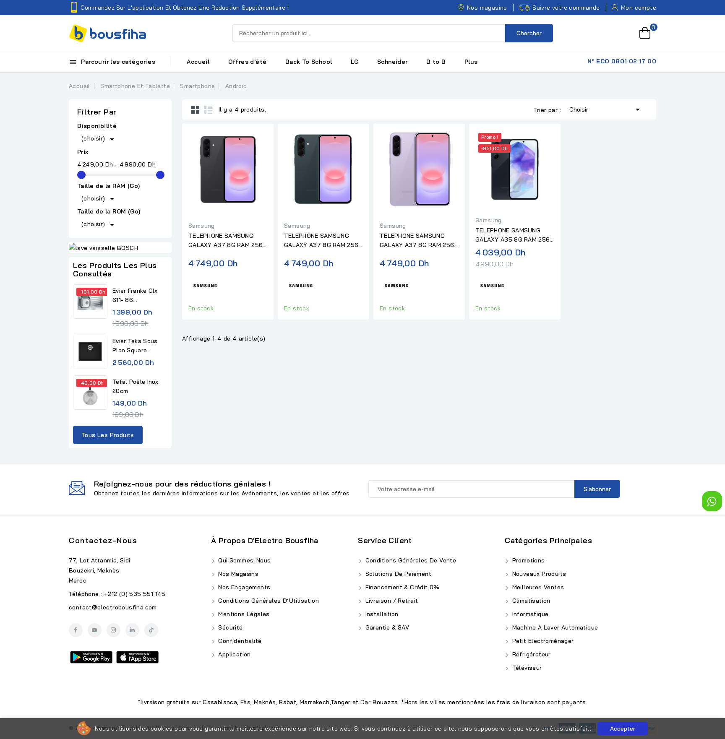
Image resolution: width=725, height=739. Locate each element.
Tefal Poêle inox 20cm (135, 386)
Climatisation (530, 600)
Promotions (527, 560)
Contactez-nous (103, 540)
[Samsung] (205, 284)
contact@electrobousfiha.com (113, 607)
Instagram (113, 630)
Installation (380, 614)
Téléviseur (526, 667)
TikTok (151, 630)
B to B (436, 61)
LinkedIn (132, 630)
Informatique (529, 614)
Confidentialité (238, 641)
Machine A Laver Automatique (554, 627)
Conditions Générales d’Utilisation (267, 600)
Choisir (606, 109)
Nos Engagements (243, 587)
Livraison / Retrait (390, 600)
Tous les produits (107, 435)
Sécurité (229, 627)
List (208, 109)
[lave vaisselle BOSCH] (120, 247)
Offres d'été (247, 61)
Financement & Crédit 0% (401, 587)
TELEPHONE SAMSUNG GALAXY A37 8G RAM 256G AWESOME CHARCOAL (227, 241)
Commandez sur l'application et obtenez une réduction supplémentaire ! (185, 7)
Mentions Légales (243, 614)
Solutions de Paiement (397, 574)
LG (355, 61)
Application (233, 654)
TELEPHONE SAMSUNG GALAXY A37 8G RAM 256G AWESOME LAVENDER (419, 241)
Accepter (622, 728)
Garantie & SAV (386, 627)
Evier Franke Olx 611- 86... (135, 295)
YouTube (95, 630)
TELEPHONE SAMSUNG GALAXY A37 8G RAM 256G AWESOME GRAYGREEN (323, 241)
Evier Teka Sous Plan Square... (135, 345)
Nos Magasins (237, 574)
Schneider (392, 61)
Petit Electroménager (542, 641)
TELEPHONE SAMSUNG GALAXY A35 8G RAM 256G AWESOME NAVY (514, 235)
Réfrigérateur (530, 654)
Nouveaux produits (538, 574)
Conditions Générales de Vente (409, 560)
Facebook (76, 630)
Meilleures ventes (537, 587)
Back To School (308, 61)
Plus (471, 61)
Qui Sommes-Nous (243, 560)
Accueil (198, 61)
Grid (195, 109)
